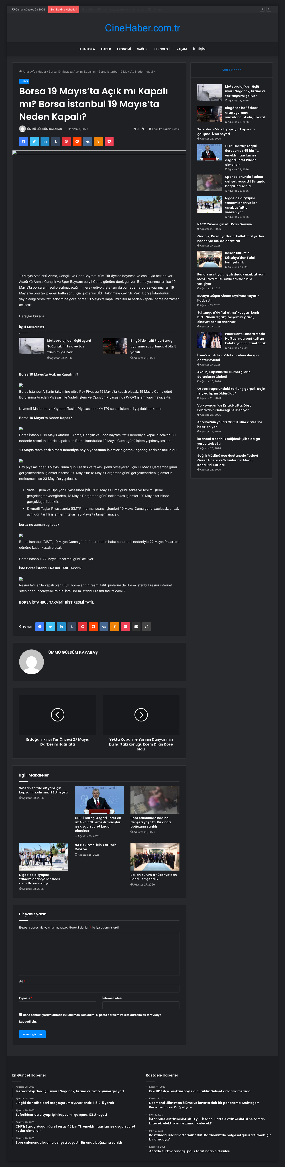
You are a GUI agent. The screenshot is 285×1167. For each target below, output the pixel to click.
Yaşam (182, 49)
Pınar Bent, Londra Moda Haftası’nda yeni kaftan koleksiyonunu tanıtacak (245, 338)
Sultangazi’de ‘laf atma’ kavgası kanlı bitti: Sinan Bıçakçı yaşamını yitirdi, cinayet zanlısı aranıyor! (228, 317)
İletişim (199, 49)
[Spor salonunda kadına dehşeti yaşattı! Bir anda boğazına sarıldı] (154, 800)
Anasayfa (87, 49)
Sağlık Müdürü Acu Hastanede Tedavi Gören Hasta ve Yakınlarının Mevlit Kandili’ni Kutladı (227, 460)
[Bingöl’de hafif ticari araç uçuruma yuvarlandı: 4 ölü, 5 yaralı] (115, 346)
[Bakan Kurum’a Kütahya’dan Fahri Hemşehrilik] (154, 857)
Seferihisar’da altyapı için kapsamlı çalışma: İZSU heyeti (119, 9)
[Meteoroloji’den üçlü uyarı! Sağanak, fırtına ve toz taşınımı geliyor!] (31, 346)
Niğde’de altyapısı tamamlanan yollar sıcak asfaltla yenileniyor (39, 879)
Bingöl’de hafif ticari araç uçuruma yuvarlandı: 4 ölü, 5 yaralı (153, 346)
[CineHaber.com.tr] (142, 28)
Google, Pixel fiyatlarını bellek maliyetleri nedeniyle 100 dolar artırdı (230, 238)
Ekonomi (124, 49)
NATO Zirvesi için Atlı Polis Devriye (95, 847)
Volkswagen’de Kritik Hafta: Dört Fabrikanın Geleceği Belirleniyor (224, 407)
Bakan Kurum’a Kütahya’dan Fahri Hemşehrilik (153, 877)
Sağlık (142, 49)
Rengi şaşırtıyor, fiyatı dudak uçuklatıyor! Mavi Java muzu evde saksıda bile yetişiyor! (231, 279)
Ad (22, 981)
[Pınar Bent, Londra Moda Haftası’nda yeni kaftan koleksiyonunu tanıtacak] (209, 340)
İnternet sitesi (112, 998)
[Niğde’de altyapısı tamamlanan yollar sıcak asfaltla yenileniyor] (43, 857)
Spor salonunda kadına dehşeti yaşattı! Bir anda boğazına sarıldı (150, 822)
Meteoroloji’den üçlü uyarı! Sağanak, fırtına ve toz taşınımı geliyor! (69, 346)
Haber (106, 49)
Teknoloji (162, 49)
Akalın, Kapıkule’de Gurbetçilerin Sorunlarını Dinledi (223, 374)
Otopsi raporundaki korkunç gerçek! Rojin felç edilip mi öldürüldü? (231, 391)
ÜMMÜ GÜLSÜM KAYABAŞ (44, 129)
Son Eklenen (232, 70)
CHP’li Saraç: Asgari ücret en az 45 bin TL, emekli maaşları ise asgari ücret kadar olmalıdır (98, 824)
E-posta (26, 998)
